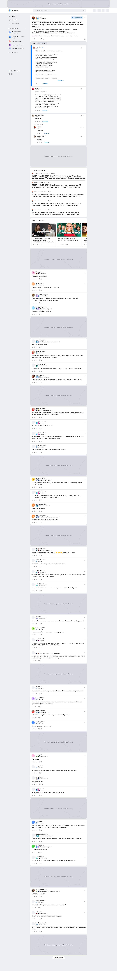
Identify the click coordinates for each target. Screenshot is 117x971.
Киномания (43, 19)
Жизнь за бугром (44, 377)
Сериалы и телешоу (45, 836)
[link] (44, 235)
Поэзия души (43, 712)
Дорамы (41, 423)
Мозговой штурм (44, 309)
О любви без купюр (44, 173)
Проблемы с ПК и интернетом (48, 342)
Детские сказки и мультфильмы (49, 653)
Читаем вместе (43, 506)
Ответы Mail (43, 296)
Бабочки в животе (44, 550)
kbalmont (36, 173)
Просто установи (44, 480)
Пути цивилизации (45, 410)
